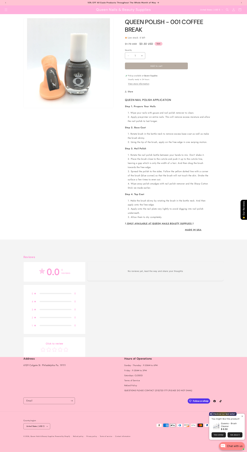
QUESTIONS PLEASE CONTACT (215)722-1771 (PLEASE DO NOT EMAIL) (158, 390)
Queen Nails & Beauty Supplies (42, 436)
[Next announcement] (241, 2)
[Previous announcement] (5, 2)
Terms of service (106, 436)
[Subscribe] (71, 400)
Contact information (122, 436)
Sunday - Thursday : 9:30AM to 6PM (141, 365)
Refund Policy (130, 385)
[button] (6, 10)
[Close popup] (242, 416)
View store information (138, 83)
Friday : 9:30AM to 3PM (135, 370)
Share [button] (130, 91)
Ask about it (235, 435)
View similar (219, 435)
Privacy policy (91, 436)
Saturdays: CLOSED (133, 375)
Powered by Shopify (62, 436)
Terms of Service (132, 380)
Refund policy (78, 436)
